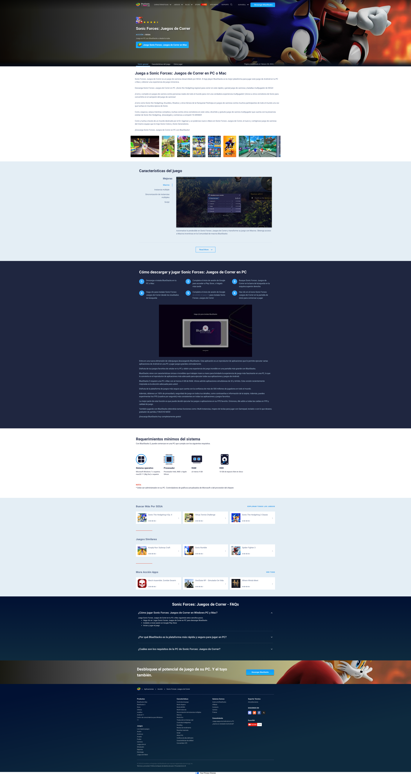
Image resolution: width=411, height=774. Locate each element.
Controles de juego (183, 702)
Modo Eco (180, 717)
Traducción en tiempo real (185, 720)
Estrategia (140, 752)
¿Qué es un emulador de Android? (223, 724)
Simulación (140, 747)
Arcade (139, 736)
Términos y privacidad (143, 766)
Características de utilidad (185, 740)
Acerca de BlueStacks (219, 702)
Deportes (140, 749)
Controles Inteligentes (184, 722)
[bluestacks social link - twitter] (264, 712)
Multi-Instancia (181, 710)
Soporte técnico (254, 699)
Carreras (140, 742)
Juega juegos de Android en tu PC (223, 721)
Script (178, 733)
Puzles (139, 739)
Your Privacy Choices (208, 773)
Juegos (177, 4)
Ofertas (139, 710)
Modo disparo (181, 704)
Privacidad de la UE (180, 766)
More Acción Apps (147, 572)
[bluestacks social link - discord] (249, 712)
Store (200, 4)
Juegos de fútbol (142, 754)
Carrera (214, 710)
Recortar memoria (182, 730)
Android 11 (140, 715)
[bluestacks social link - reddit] (254, 712)
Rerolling (179, 725)
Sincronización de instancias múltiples (189, 712)
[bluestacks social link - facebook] (259, 712)
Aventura (140, 734)
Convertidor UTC (182, 743)
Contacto (215, 707)
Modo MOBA (181, 707)
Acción (139, 35)
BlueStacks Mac (142, 702)
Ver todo (270, 572)
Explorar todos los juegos (261, 506)
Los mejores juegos (143, 729)
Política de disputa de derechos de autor (162, 766)
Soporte (225, 4)
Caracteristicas (161, 4)
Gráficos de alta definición (185, 738)
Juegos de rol (141, 744)
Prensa (214, 712)
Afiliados (214, 4)
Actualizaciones (253, 702)
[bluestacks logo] (143, 5)
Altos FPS (180, 735)
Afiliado (214, 704)
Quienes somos (218, 699)
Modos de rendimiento (184, 728)
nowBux (139, 712)
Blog (187, 4)
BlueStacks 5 (141, 704)
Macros (179, 715)
